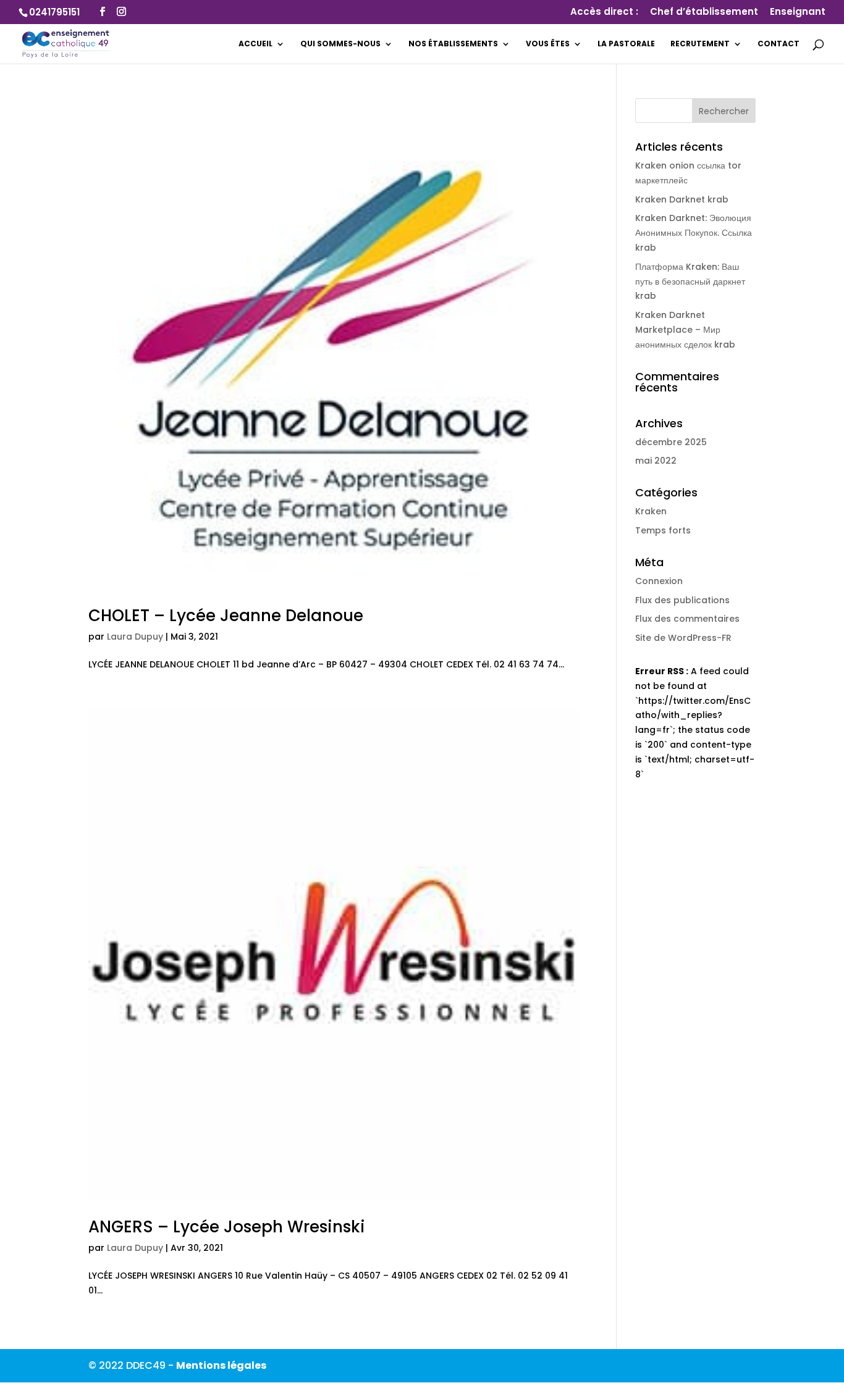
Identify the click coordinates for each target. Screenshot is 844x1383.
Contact (778, 44)
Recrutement (700, 44)
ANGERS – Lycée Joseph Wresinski (226, 1227)
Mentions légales (221, 1365)
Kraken (651, 511)
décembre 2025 (671, 442)
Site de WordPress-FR (683, 638)
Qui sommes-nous (340, 44)
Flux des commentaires (687, 618)
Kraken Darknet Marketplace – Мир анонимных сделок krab (685, 330)
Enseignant (797, 12)
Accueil (255, 44)
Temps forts (663, 530)
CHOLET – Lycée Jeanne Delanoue (225, 615)
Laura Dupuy (135, 636)
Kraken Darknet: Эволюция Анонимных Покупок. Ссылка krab (693, 233)
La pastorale (626, 44)
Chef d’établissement (704, 12)
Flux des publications (682, 600)
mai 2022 (656, 460)
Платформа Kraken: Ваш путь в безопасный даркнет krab (690, 282)
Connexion (659, 581)
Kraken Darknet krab (681, 199)
